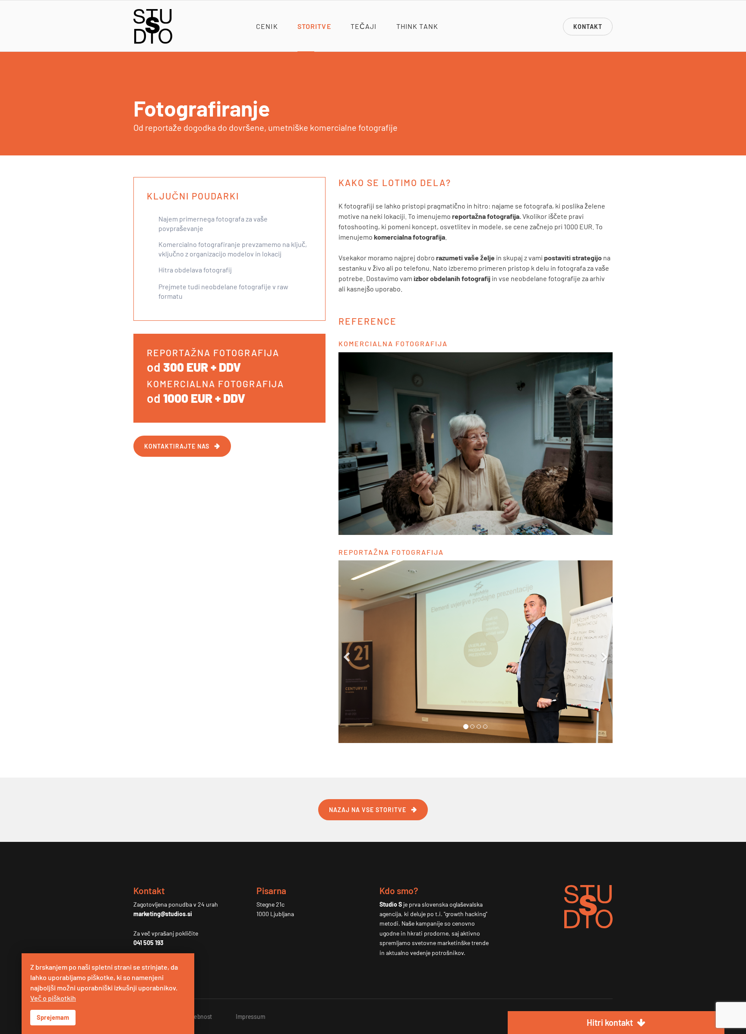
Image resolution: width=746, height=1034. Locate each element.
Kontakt (587, 26)
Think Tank (417, 26)
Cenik (267, 26)
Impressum (250, 1016)
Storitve (314, 26)
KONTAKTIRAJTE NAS (176, 446)
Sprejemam (53, 1017)
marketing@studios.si (162, 913)
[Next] (604, 651)
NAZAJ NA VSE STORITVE (367, 809)
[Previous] (347, 651)
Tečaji (364, 26)
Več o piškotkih (53, 998)
